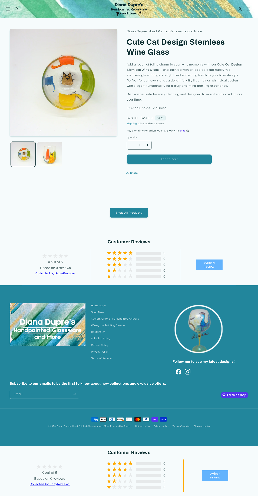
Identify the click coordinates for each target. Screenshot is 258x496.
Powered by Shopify (121, 426)
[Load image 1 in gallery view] (23, 154)
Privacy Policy (99, 351)
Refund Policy (99, 345)
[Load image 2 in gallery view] (49, 154)
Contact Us (98, 332)
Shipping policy (202, 426)
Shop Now (97, 312)
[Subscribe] (75, 394)
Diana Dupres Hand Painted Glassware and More (83, 426)
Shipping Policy (100, 338)
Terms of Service (101, 358)
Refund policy (142, 426)
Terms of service (181, 426)
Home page (98, 305)
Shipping (132, 123)
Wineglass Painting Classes (108, 325)
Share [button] (134, 172)
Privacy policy (161, 426)
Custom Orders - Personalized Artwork (115, 318)
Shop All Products (129, 212)
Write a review (209, 264)
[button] (8, 9)
